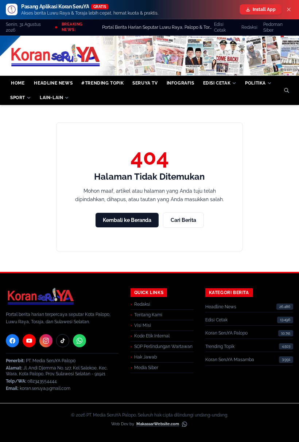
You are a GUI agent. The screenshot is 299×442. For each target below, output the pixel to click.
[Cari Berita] (286, 90)
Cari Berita (183, 220)
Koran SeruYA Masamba (229, 359)
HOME (17, 83)
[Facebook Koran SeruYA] (12, 340)
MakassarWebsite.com (157, 424)
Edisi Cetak (220, 27)
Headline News (220, 306)
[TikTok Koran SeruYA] (62, 340)
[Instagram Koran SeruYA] (46, 340)
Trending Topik (219, 346)
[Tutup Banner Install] (288, 9)
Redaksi (249, 27)
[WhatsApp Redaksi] (79, 340)
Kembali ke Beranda (127, 220)
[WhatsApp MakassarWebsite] (184, 424)
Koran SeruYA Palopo (226, 333)
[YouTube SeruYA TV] (29, 340)
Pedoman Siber (273, 27)
